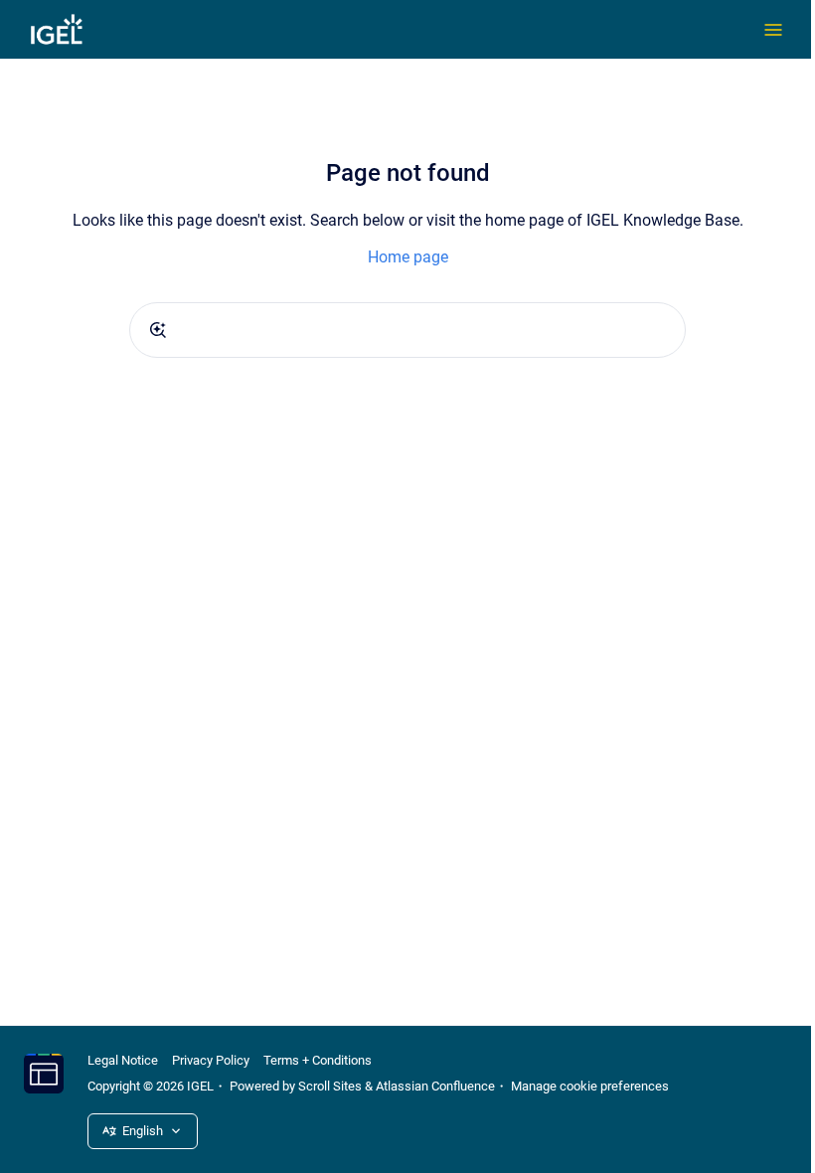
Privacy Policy (210, 1060)
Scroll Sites (330, 1086)
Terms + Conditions (317, 1060)
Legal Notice (122, 1060)
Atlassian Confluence (435, 1086)
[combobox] (407, 330)
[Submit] (158, 330)
